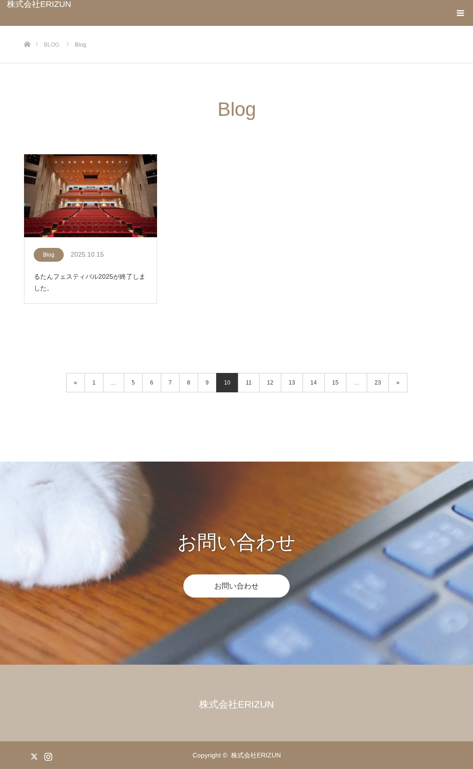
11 (249, 382)
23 (378, 382)
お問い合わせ (236, 585)
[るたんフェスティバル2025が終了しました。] (90, 196)
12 (270, 382)
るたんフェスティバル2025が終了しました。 (90, 282)
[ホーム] (27, 29)
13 (292, 382)
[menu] (460, 13)
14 (313, 382)
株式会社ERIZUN (39, 4)
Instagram (47, 755)
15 (335, 382)
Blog (49, 255)
